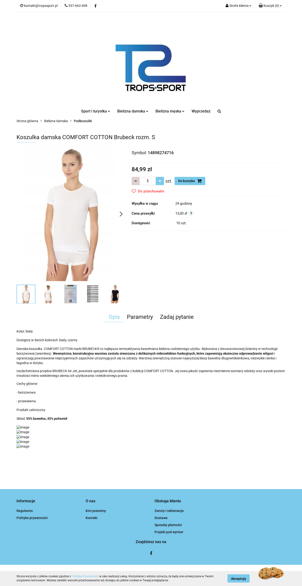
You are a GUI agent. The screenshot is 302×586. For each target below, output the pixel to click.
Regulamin (25, 511)
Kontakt (91, 518)
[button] (270, 6)
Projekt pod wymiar (169, 532)
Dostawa (161, 518)
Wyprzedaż (201, 111)
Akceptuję (238, 578)
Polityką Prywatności (85, 576)
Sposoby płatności (168, 525)
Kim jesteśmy (96, 511)
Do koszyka (187, 181)
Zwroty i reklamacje (169, 511)
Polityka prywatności (32, 518)
